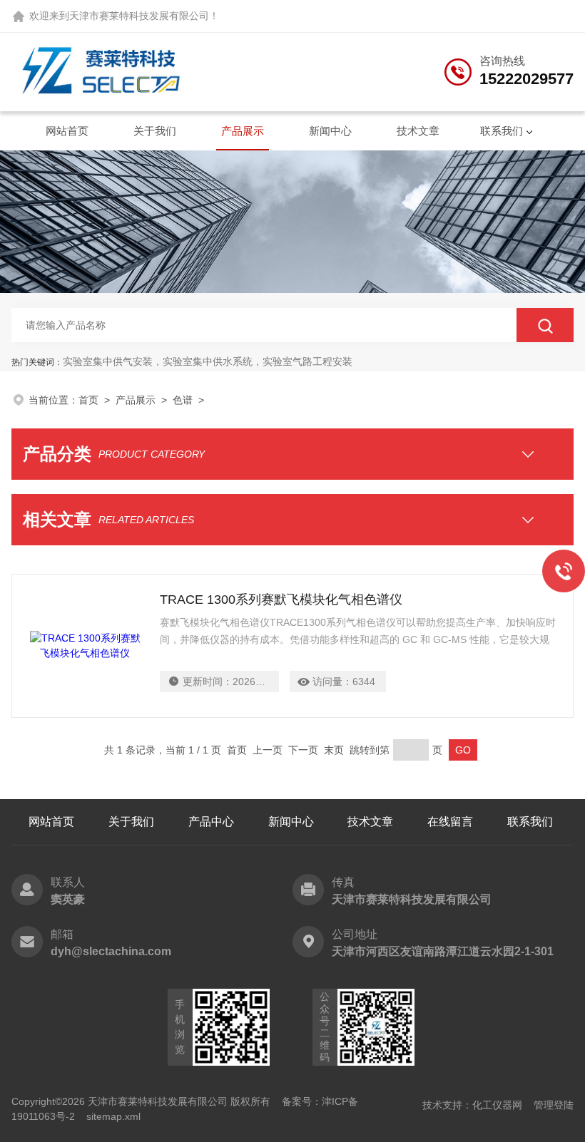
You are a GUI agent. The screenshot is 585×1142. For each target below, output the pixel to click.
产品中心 (211, 822)
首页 (88, 400)
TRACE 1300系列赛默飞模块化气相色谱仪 (281, 599)
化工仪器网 (497, 1105)
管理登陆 (554, 1105)
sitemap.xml (113, 1116)
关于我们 (154, 131)
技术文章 (418, 131)
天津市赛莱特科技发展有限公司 (139, 15)
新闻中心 (330, 131)
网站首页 (67, 131)
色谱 (183, 400)
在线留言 (450, 822)
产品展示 (242, 131)
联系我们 (501, 131)
